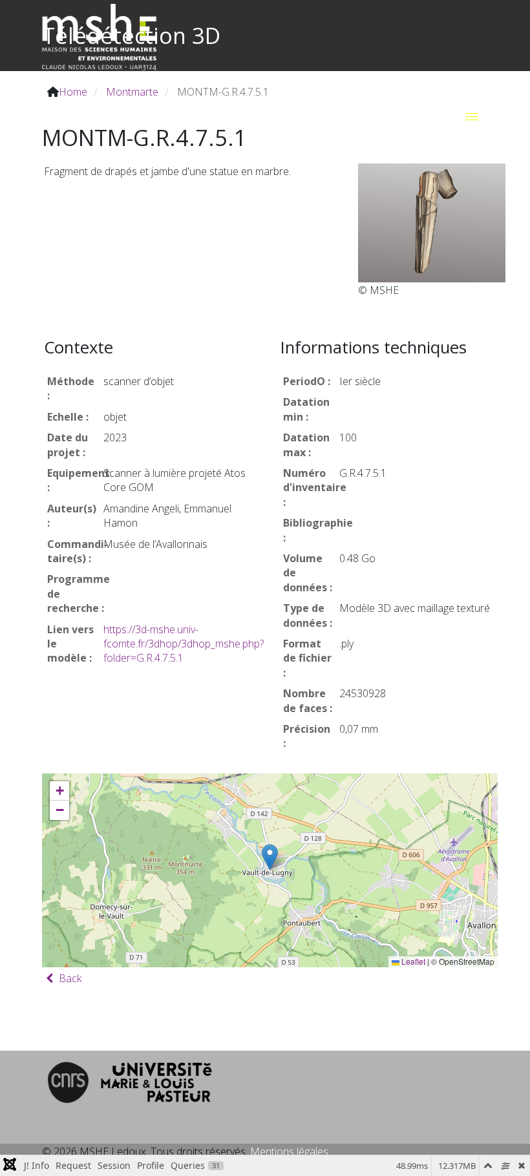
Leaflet (412, 961)
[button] (270, 857)
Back (68, 978)
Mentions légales (289, 1151)
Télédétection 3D (131, 35)
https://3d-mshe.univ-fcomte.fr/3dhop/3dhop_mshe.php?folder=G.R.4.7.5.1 (183, 644)
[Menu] (472, 116)
